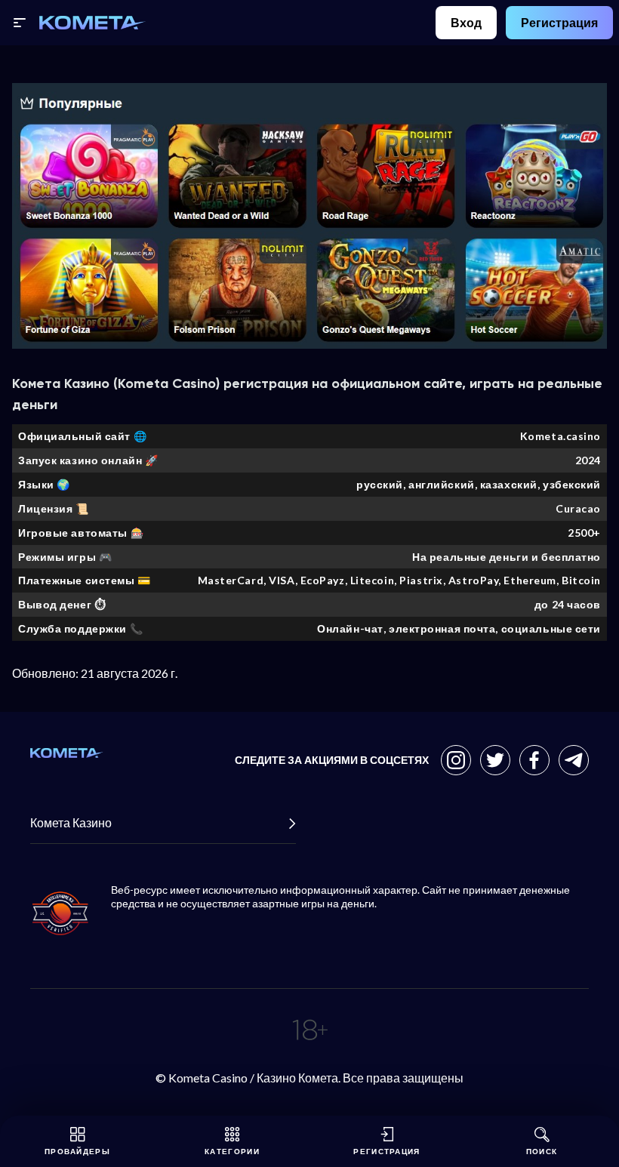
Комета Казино (71, 822)
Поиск (542, 1151)
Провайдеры (77, 1151)
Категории (232, 1151)
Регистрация (559, 22)
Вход (466, 22)
